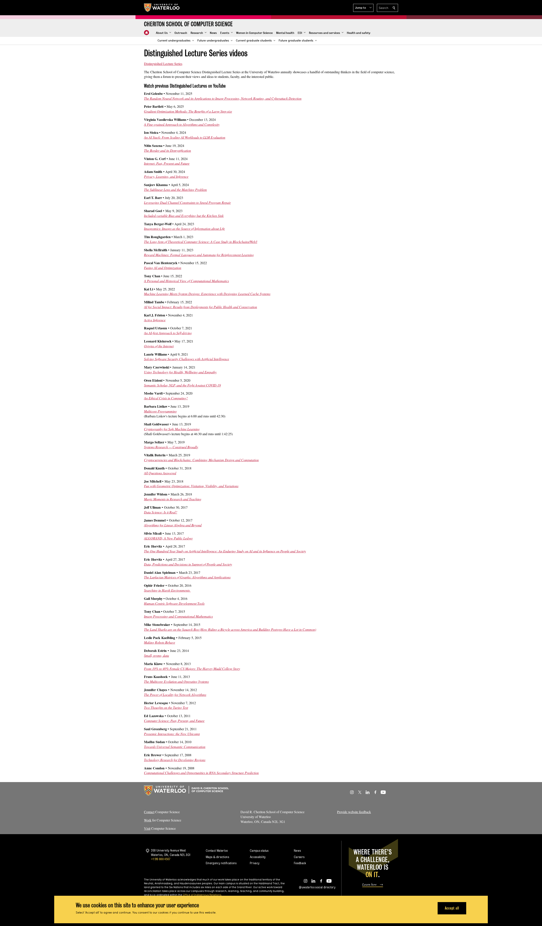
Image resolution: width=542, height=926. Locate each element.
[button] (363, 8)
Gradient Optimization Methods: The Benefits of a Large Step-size (188, 111)
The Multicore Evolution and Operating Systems (176, 681)
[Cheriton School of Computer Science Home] (146, 32)
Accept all (452, 908)
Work (147, 820)
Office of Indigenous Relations (202, 894)
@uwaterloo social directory (317, 887)
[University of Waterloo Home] (162, 7)
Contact (149, 812)
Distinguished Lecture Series (163, 63)
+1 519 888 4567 (160, 859)
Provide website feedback (354, 812)
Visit (147, 828)
